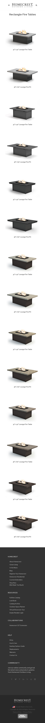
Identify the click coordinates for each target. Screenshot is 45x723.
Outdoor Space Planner (17, 607)
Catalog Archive (15, 604)
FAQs (11, 640)
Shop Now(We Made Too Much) (17, 584)
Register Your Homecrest (18, 574)
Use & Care (13, 643)
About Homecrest (15, 561)
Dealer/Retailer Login (16, 613)
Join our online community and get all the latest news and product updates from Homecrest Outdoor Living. (21, 670)
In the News (14, 568)
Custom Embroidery (16, 580)
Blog (11, 571)
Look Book (13, 600)
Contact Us (13, 655)
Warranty (13, 652)
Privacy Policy (27, 712)
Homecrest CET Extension (18, 625)
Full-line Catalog (15, 597)
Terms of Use (17, 712)
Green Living (14, 564)
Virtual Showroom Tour (17, 610)
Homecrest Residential (17, 577)
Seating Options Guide (17, 646)
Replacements (14, 649)
